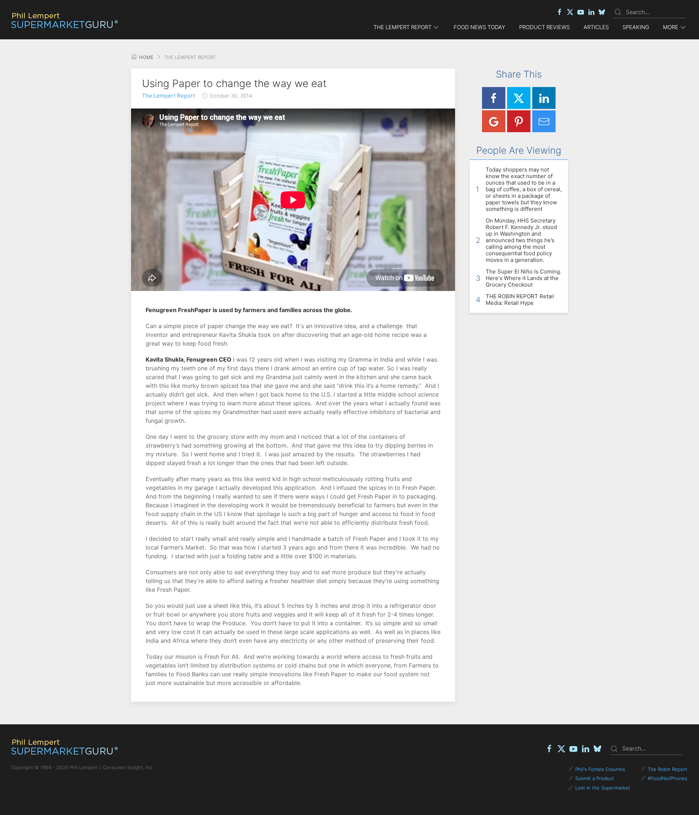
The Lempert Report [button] (402, 27)
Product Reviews (544, 27)
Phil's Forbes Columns (600, 769)
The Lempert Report (168, 95)
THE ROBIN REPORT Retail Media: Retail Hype (520, 299)
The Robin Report (667, 769)
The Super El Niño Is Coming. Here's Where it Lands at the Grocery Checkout (523, 278)
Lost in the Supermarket (602, 788)
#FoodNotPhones (667, 778)
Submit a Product (594, 778)
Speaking (636, 27)
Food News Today (479, 27)
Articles (596, 27)
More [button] (670, 27)
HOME (146, 57)
